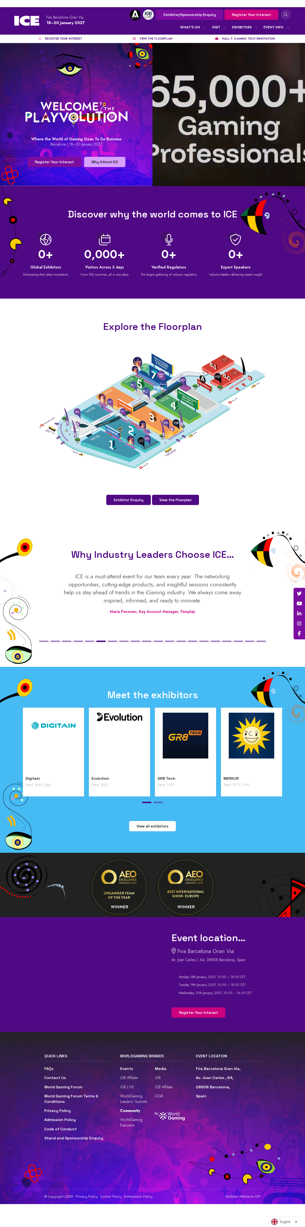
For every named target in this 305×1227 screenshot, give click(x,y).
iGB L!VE (127, 1087)
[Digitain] (53, 743)
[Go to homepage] (26, 21)
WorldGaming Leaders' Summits (133, 1098)
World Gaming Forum (63, 1087)
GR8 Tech (166, 778)
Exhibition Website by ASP (243, 1196)
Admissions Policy (138, 1196)
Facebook (299, 633)
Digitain (32, 778)
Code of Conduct (60, 1129)
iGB (158, 1077)
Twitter (299, 593)
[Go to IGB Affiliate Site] (135, 15)
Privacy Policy (57, 1110)
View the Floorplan (175, 500)
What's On (190, 27)
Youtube (299, 603)
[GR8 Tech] (185, 743)
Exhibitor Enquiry (128, 500)
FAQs (49, 1068)
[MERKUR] (251, 743)
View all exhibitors (152, 826)
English (285, 1221)
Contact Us (55, 1077)
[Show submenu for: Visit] (225, 27)
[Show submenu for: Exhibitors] (256, 27)
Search (286, 15)
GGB (159, 1096)
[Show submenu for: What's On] (204, 27)
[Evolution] (119, 743)
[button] (44, 641)
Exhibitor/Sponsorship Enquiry (189, 14)
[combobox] (284, 1221)
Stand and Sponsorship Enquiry (73, 1138)
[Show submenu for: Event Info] (288, 27)
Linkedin (299, 613)
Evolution (100, 778)
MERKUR (231, 778)
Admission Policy (60, 1119)
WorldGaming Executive (131, 1122)
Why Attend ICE (105, 162)
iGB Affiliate (129, 1077)
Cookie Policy (111, 1196)
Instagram (299, 623)
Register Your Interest (251, 14)
